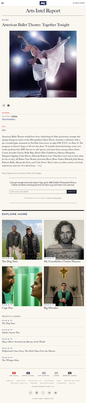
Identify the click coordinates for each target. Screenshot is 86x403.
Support (49, 381)
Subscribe (79, 3)
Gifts (72, 383)
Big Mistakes (51, 308)
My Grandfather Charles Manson (62, 262)
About (10, 381)
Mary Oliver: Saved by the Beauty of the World (23, 342)
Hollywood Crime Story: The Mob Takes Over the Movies (28, 351)
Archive (21, 381)
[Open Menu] (2, 3)
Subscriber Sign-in (43, 386)
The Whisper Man (10, 360)
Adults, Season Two (11, 333)
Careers (61, 383)
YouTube (14, 116)
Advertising (47, 383)
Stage (5, 20)
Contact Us (35, 381)
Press (34, 383)
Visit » (4, 130)
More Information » (9, 119)
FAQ (59, 381)
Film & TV (7, 320)
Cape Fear (7, 308)
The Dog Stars (10, 262)
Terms (49, 198)
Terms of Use (72, 381)
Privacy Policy (57, 198)
